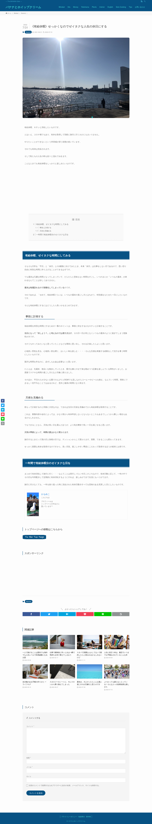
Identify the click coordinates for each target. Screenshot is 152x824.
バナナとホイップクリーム (23, 6)
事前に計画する (45, 227)
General (28, 32)
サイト (28, 776)
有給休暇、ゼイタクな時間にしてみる (52, 224)
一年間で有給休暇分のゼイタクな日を (52, 234)
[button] (31, 614)
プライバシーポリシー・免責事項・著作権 (76, 816)
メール (29, 767)
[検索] (144, 1)
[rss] (141, 1)
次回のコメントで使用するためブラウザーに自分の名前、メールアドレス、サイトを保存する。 (64, 785)
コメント (30, 726)
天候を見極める (45, 230)
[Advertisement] (76, 189)
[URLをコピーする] (120, 614)
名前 (28, 757)
